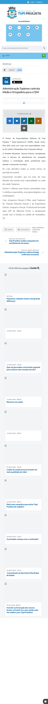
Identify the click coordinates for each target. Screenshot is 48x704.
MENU (7, 55)
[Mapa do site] (19, 34)
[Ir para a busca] (14, 39)
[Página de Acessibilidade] (28, 34)
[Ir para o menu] (8, 39)
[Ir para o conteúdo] (35, 34)
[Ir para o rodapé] (19, 39)
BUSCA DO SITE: (8, 44)
